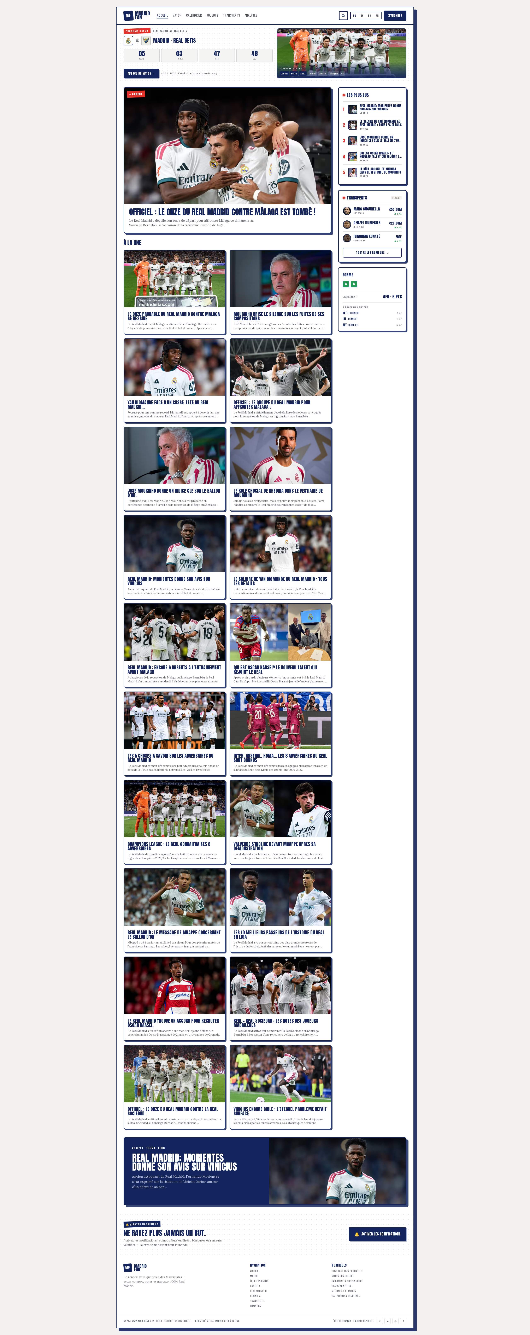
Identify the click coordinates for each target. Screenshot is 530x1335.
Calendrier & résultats (346, 1296)
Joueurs (212, 15)
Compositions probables (347, 1271)
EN (362, 15)
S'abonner (395, 15)
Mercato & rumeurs (344, 1291)
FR (354, 15)
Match (177, 15)
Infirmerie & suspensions (347, 1281)
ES (369, 15)
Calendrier (194, 15)
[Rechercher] (343, 15)
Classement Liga (341, 1286)
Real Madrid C (258, 1291)
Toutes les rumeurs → (372, 252)
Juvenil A (255, 1296)
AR (377, 15)
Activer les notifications (377, 1234)
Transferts (231, 15)
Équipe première (259, 1281)
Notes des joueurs (343, 1276)
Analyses (251, 15)
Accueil (162, 15)
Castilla (255, 1286)
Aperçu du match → (141, 73)
